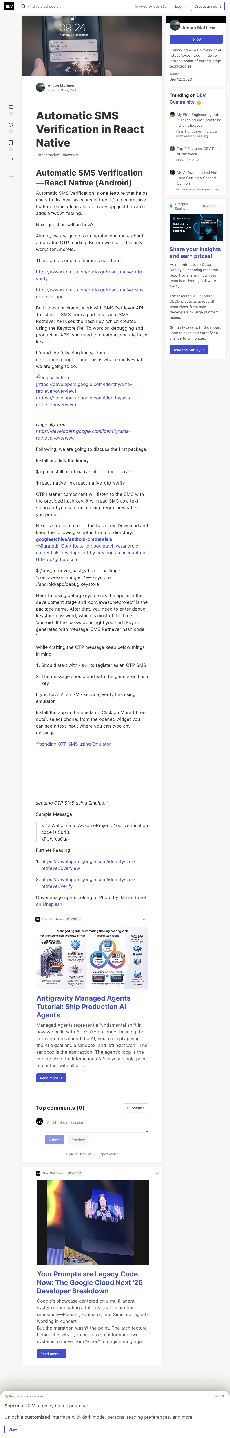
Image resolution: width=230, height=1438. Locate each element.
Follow (196, 39)
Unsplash (52, 904)
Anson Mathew (61, 85)
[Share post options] (10, 176)
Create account (208, 6)
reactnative (48, 155)
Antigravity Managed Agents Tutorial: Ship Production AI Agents (83, 1006)
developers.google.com (61, 359)
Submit (55, 1140)
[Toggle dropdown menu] (144, 919)
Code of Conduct (78, 1154)
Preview (78, 1140)
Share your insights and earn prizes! (195, 252)
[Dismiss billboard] (223, 1396)
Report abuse (108, 1154)
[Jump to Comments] (11, 127)
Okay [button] (12, 1429)
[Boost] (11, 160)
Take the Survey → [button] (189, 350)
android (70, 155)
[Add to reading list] (11, 145)
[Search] (23, 6)
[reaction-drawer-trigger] (11, 109)
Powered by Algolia (149, 6)
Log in (180, 6)
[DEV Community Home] (9, 6)
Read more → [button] (51, 1078)
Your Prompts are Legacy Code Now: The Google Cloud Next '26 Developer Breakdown (90, 1282)
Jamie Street (132, 897)
